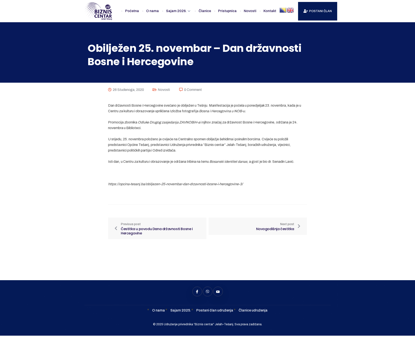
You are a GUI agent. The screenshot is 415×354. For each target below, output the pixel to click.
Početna (132, 11)
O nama (152, 11)
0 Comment (193, 90)
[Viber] (207, 291)
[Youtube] (218, 291)
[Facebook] (197, 291)
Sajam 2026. (176, 11)
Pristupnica (227, 11)
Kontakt (269, 11)
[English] (290, 10)
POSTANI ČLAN (320, 11)
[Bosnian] (283, 10)
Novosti (250, 11)
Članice (205, 11)
